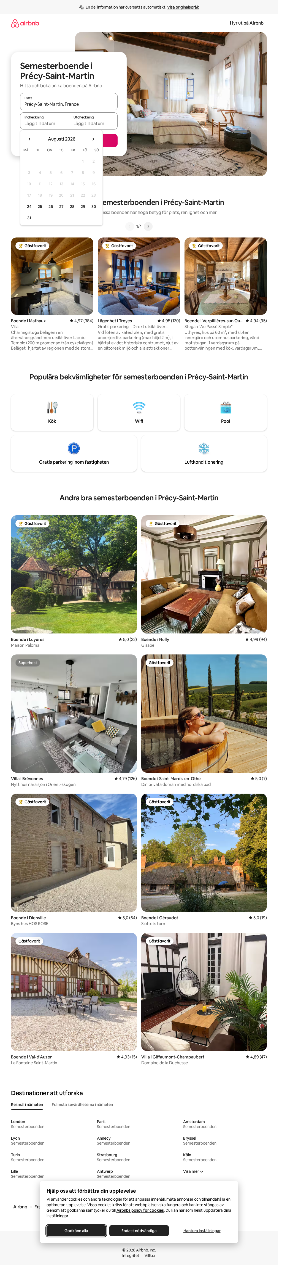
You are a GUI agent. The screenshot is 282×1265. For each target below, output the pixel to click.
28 (72, 206)
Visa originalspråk (183, 7)
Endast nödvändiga (139, 1230)
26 (50, 206)
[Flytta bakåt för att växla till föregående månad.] (29, 139)
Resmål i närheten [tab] (27, 1104)
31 (29, 217)
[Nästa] (148, 226)
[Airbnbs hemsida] (25, 23)
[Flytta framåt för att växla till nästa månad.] (93, 139)
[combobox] (69, 104)
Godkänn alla (76, 1230)
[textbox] (44, 123)
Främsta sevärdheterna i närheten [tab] (82, 1104)
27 (61, 206)
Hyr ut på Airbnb (247, 23)
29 (83, 206)
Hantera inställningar (201, 1230)
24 (29, 206)
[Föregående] (129, 226)
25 (40, 206)
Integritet (130, 1255)
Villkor (150, 1255)
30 (93, 206)
